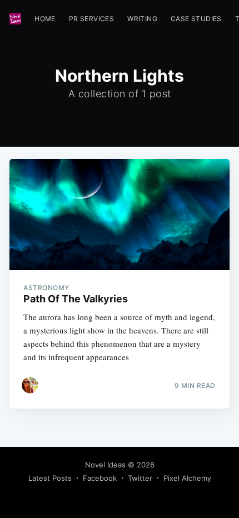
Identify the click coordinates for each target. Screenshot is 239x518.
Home (45, 18)
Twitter (140, 478)
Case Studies (196, 18)
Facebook (100, 478)
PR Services (91, 18)
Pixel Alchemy (187, 478)
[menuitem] (45, 18)
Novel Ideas (105, 464)
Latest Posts (50, 478)
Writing (142, 18)
